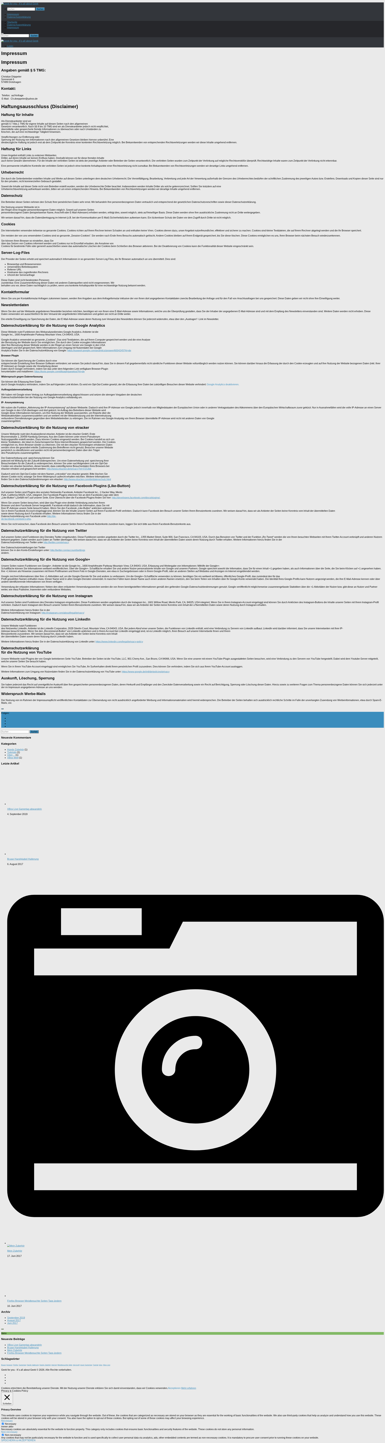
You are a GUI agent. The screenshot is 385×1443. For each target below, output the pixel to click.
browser (9, 1365)
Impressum (13, 14)
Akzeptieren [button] (174, 1388)
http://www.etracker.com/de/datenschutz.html (87, 479)
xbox (100, 1365)
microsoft (76, 1365)
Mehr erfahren (188, 1388)
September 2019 (16, 1317)
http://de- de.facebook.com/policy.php (28, 517)
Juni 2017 (12, 1323)
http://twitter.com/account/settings (67, 550)
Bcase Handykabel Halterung (23, 859)
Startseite (12, 22)
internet (54, 1365)
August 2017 (14, 1320)
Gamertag (22, 1365)
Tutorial (95, 1365)
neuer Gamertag (86, 1365)
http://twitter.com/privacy (56, 542)
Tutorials (11, 752)
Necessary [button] (7, 1421)
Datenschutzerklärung (19, 17)
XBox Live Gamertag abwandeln (24, 809)
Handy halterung (33, 1365)
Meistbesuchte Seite (64, 1365)
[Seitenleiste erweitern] (2, 708)
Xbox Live (106, 1365)
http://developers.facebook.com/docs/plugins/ (136, 497)
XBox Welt (12, 757)
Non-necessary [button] (9, 1432)
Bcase (3, 1365)
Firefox (15, 1365)
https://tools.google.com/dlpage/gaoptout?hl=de (59, 371)
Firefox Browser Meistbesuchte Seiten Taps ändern (34, 1301)
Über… (11, 755)
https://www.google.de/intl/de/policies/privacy (145, 671)
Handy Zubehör (15, 749)
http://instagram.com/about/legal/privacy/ (63, 613)
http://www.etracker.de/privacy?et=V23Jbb (69, 469)
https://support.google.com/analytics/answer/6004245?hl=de (99, 350)
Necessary (10, 1424)
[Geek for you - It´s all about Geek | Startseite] (19, 3)
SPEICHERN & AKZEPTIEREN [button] (18, 1440)
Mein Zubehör (14, 1251)
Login (10, 46)
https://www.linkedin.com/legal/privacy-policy (119, 641)
